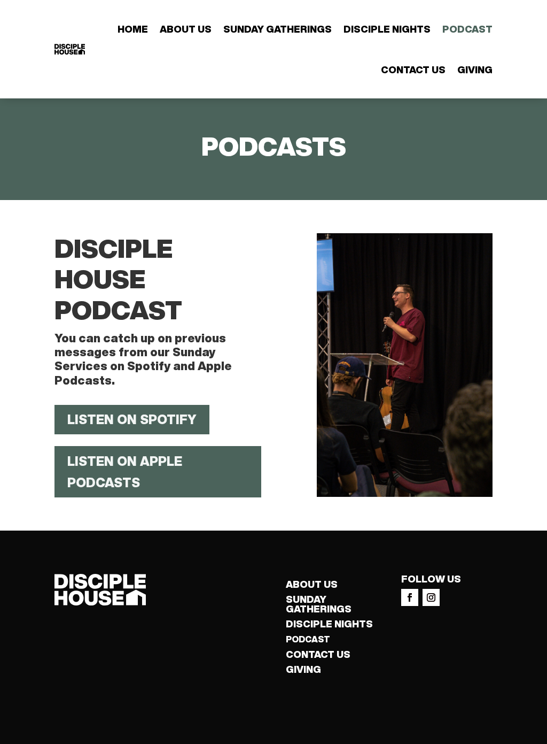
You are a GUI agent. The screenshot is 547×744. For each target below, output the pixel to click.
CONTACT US (318, 654)
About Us (186, 29)
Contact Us (413, 69)
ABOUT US (312, 584)
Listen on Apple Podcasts (124, 472)
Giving (475, 69)
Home (133, 29)
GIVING (303, 669)
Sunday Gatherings (277, 29)
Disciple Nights (387, 29)
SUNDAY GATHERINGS (318, 604)
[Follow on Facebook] (409, 597)
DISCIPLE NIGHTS (329, 624)
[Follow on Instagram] (431, 597)
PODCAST (308, 639)
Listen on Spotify (132, 419)
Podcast (467, 29)
